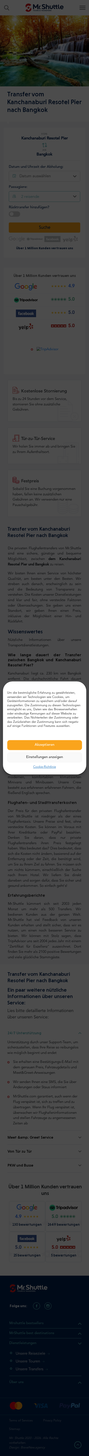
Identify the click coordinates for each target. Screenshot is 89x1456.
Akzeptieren (44, 745)
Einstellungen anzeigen (44, 757)
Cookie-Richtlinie (44, 766)
